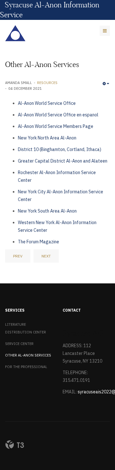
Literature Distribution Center (25, 328)
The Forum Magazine (38, 242)
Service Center (19, 343)
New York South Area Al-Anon (47, 211)
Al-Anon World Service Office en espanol (58, 115)
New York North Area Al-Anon (47, 138)
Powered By (14, 444)
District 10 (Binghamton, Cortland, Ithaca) (59, 149)
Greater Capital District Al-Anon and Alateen (62, 161)
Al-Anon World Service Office (47, 103)
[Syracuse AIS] (15, 33)
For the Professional (26, 367)
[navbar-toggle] (105, 31)
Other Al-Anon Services (28, 355)
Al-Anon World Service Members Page (55, 126)
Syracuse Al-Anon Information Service (49, 10)
